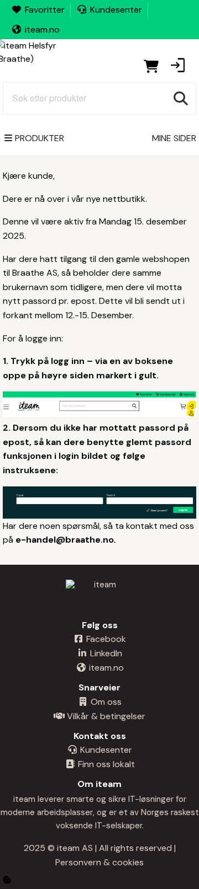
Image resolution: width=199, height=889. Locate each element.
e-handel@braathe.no (64, 539)
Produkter (39, 138)
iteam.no (42, 29)
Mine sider (174, 138)
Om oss (105, 702)
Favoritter (45, 9)
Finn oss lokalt (105, 764)
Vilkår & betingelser (105, 716)
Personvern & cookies (99, 862)
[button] (177, 66)
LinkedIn (105, 653)
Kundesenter (116, 9)
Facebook (105, 639)
